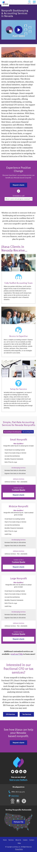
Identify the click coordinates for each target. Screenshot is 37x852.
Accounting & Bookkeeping (12, 432)
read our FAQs (17, 654)
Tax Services (26, 714)
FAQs (19, 843)
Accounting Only (28, 432)
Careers (25, 840)
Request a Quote (18, 185)
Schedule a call (18, 196)
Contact (31, 840)
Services (11, 840)
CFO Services (10, 714)
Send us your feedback (18, 780)
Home (5, 840)
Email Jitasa (15, 796)
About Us (18, 840)
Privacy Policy (19, 849)
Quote (29, 3)
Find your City (18, 822)
